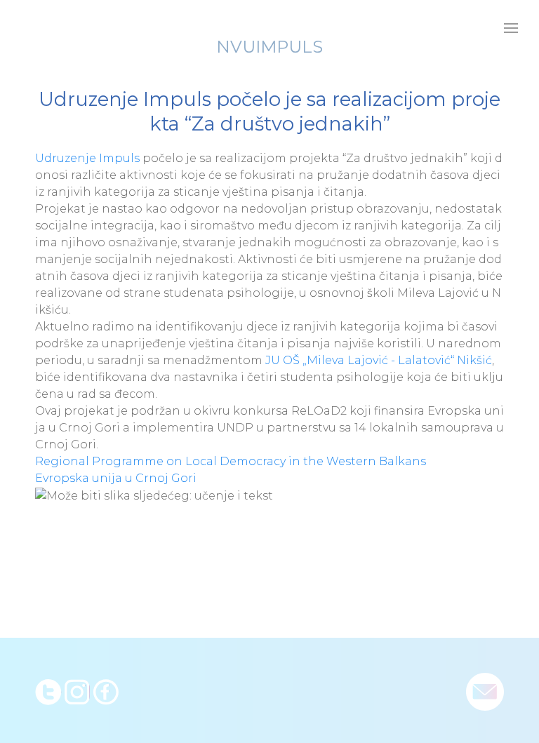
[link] (87, 158)
